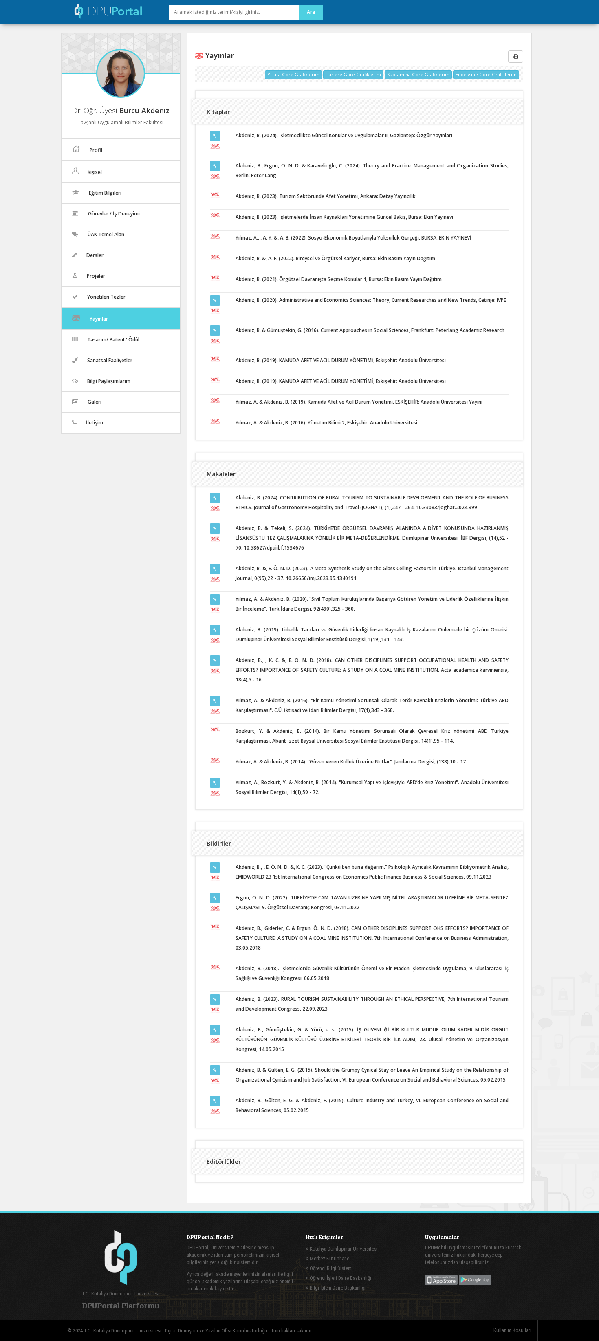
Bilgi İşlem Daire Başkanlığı (337, 1288)
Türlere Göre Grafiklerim (353, 74)
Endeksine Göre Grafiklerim (486, 74)
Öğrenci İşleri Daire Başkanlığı (339, 1278)
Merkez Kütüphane (328, 1258)
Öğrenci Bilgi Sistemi (330, 1268)
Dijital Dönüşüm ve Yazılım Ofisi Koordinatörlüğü (217, 1331)
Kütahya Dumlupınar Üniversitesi (343, 1249)
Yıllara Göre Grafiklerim (293, 74)
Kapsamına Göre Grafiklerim (418, 74)
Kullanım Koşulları (512, 1330)
